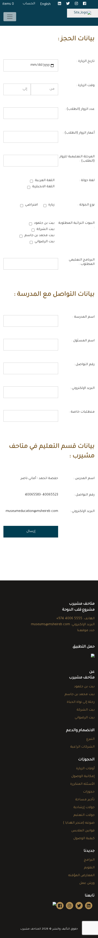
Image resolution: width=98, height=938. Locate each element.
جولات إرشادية (84, 807)
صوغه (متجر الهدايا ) (79, 823)
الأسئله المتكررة (82, 784)
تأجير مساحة (85, 800)
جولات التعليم (84, 815)
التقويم (89, 868)
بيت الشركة (86, 710)
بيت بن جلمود (84, 687)
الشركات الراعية (82, 747)
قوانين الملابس (83, 831)
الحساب (29, 4)
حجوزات (89, 792)
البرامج (89, 860)
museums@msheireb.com (50, 625)
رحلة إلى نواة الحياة (81, 702)
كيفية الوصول (84, 839)
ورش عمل (87, 883)
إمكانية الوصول (83, 776)
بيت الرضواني (85, 718)
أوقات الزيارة (85, 769)
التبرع (90, 739)
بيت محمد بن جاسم (79, 694)
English (45, 4)
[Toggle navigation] (9, 16)
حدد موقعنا (86, 630)
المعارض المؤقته (81, 875)
